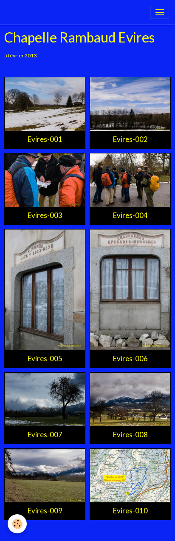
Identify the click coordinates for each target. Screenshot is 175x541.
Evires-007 (45, 434)
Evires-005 (45, 358)
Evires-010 (130, 510)
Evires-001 (45, 139)
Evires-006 (130, 358)
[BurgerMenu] (159, 12)
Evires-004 (130, 215)
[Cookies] (17, 523)
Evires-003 (45, 215)
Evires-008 (130, 434)
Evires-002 (130, 139)
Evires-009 (45, 510)
